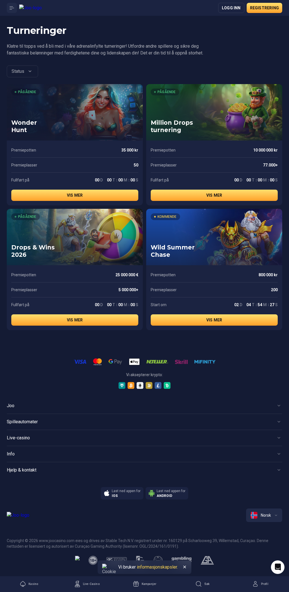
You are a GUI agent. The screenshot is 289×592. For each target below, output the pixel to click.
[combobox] (22, 71)
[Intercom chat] (277, 567)
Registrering (264, 8)
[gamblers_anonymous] (207, 560)
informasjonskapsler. (157, 567)
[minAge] (93, 560)
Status (18, 71)
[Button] (12, 8)
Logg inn (231, 8)
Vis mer (75, 195)
